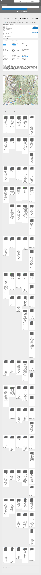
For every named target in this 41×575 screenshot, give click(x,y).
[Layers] (36, 77)
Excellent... (25, 562)
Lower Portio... (19, 311)
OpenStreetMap (32, 104)
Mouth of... (25, 305)
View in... (11, 148)
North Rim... (31, 306)
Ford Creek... (25, 182)
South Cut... (18, 422)
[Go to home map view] (4, 89)
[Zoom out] (4, 87)
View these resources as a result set (9, 111)
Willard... (31, 432)
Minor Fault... (25, 400)
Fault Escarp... (19, 398)
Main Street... (31, 560)
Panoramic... (5, 515)
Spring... (18, 179)
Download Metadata (7, 36)
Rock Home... (31, 215)
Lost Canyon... (12, 194)
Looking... (5, 485)
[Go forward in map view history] (4, 91)
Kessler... (5, 298)
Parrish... (5, 255)
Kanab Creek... (19, 150)
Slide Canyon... (25, 249)
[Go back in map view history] (4, 92)
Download (35, 28)
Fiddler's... (18, 220)
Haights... (31, 134)
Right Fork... (25, 420)
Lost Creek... (5, 180)
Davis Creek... (5, 132)
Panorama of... (12, 512)
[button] (20, 89)
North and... (12, 395)
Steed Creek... (25, 153)
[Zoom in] (4, 76)
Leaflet (25, 104)
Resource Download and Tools (8, 24)
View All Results (21, 16)
